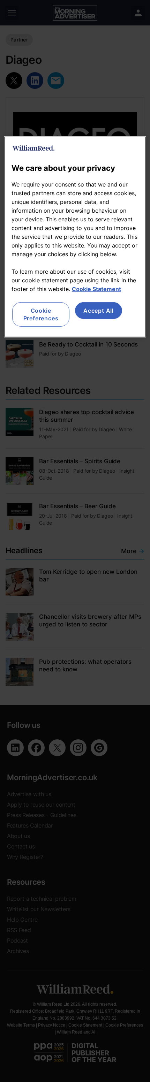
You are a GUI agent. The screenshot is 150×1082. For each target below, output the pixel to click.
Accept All (98, 310)
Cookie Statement (96, 288)
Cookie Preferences (41, 314)
